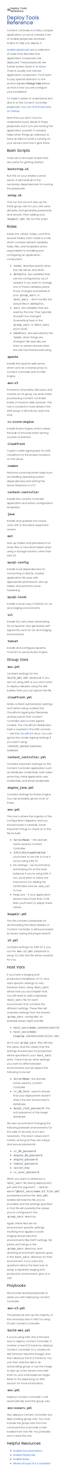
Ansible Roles (21, 1459)
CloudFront (26, 733)
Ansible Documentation (27, 1451)
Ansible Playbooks (24, 1455)
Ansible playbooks (18, 50)
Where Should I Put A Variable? (32, 1463)
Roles (42, 66)
